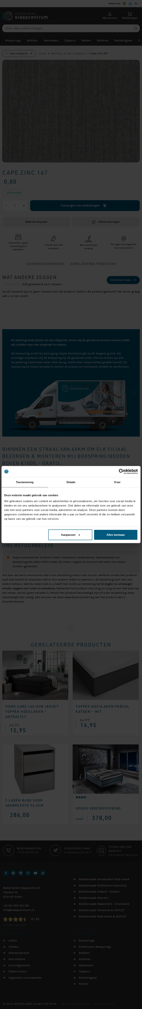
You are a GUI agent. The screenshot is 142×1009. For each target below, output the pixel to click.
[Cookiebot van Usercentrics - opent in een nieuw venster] (121, 471)
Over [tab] (117, 482)
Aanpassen (68, 534)
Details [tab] (71, 482)
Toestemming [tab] (24, 482)
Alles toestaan (115, 534)
